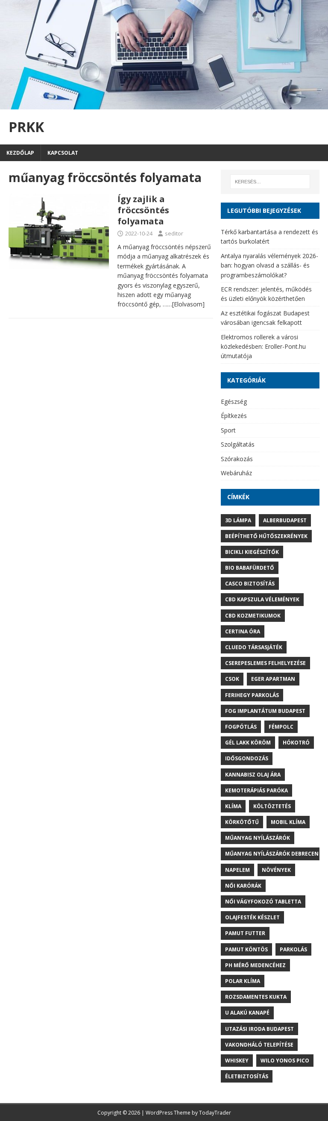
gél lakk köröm (248, 742)
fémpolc (281, 726)
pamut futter (245, 933)
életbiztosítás (246, 1076)
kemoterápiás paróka (256, 790)
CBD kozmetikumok (253, 615)
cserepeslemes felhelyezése (265, 663)
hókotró (296, 742)
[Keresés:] (270, 181)
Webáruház (236, 473)
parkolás (293, 949)
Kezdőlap (20, 152)
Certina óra (242, 631)
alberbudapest (285, 520)
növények (276, 870)
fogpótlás (241, 726)
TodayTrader (215, 1112)
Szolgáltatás (238, 444)
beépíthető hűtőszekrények (266, 536)
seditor (174, 233)
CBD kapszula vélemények (262, 599)
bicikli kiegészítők (252, 552)
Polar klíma (242, 981)
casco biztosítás (250, 583)
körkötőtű (242, 822)
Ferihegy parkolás (252, 695)
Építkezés (234, 416)
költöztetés (272, 806)
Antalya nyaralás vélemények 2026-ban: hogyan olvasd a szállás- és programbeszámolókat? (269, 265)
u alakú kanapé (247, 1012)
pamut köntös (246, 949)
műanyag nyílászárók (257, 837)
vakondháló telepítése (259, 1044)
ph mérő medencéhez (255, 965)
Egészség (234, 401)
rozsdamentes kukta (256, 996)
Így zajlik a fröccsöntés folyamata (143, 210)
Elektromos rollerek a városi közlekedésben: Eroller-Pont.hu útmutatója (263, 346)
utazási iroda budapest (259, 1029)
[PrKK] (164, 104)
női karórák (243, 885)
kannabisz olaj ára (253, 774)
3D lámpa (238, 520)
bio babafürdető (249, 567)
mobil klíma (288, 822)
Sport (228, 430)
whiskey (237, 1060)
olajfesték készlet (252, 917)
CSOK (232, 679)
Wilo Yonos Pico (285, 1060)
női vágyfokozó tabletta (263, 901)
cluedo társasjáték (253, 647)
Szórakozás (237, 459)
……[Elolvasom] (184, 304)
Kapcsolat (62, 152)
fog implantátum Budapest (265, 711)
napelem (237, 870)
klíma (233, 806)
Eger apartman (273, 679)
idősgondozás (246, 758)
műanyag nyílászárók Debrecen (272, 853)
